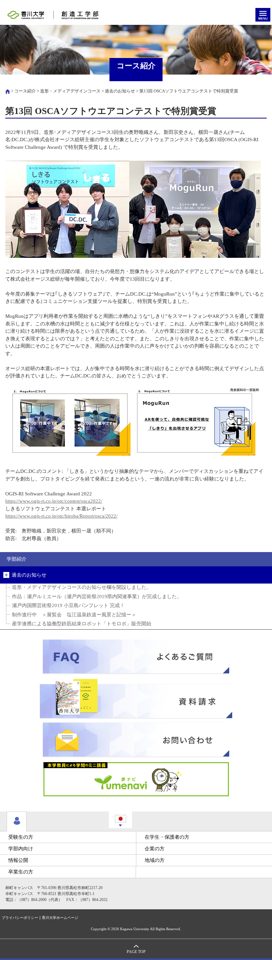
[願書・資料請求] (136, 698)
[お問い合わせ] (136, 739)
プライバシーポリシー (20, 918)
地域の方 (155, 860)
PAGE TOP (136, 952)
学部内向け (20, 848)
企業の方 (155, 848)
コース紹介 (25, 90)
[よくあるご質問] (136, 657)
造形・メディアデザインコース (70, 90)
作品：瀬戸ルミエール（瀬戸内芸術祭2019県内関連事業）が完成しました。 (97, 596)
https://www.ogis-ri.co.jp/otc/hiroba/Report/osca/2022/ (61, 516)
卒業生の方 (20, 872)
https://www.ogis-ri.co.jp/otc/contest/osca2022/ (53, 501)
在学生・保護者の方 (167, 837)
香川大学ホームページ (60, 918)
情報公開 (18, 860)
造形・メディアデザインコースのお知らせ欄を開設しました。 (81, 587)
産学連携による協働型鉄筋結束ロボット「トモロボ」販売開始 (81, 623)
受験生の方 (20, 837)
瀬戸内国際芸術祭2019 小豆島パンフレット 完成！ (68, 605)
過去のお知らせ (120, 90)
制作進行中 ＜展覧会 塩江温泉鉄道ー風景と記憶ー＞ (74, 614)
